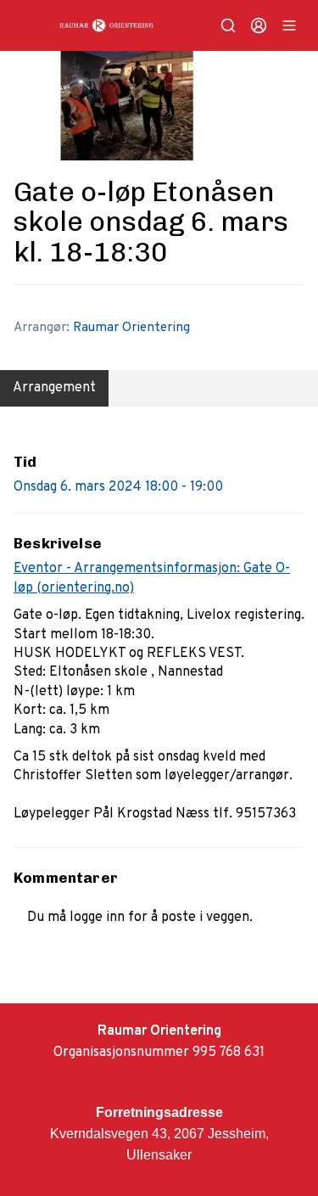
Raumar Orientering (131, 327)
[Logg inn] (258, 25)
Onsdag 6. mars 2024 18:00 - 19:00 (118, 487)
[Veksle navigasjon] (289, 25)
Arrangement (54, 387)
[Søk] (228, 25)
